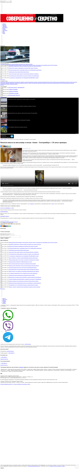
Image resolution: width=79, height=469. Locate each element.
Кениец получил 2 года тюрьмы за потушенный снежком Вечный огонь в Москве (24, 271)
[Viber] (7, 146)
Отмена (2, 238)
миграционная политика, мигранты (7, 84)
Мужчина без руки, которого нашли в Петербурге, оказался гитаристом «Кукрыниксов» (25, 277)
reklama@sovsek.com (4, 359)
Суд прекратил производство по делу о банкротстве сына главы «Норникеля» (23, 273)
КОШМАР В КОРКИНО (13, 91)
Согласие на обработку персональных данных (21, 384)
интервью (15, 84)
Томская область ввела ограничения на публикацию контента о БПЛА (22, 275)
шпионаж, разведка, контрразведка (36, 82)
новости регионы (14, 221)
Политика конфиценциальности (6, 384)
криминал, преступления (60, 83)
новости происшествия (7, 221)
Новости (4, 298)
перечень (21, 367)
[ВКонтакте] (1, 146)
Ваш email (2, 234)
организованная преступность (64, 82)
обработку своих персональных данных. (57, 466)
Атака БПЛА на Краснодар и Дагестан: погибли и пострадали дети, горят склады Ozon (16, 64)
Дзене (53, 203)
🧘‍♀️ (19, 223)
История (4, 303)
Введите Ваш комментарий (5, 237)
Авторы (4, 302)
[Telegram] (10, 146)
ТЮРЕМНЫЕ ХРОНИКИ (13, 93)
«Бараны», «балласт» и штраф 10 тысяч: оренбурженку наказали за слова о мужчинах (24, 286)
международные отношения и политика (43, 83)
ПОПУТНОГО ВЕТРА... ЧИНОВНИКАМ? (16, 87)
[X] (4, 146)
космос (1, 82)
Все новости (2, 79)
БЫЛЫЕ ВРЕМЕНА (4, 211)
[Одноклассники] (2, 146)
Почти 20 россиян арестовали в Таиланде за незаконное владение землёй (22, 263)
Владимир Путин (46, 82)
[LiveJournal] (5, 146)
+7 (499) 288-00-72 (3, 357)
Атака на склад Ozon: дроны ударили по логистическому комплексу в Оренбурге (23, 73)
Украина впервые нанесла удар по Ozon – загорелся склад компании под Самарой (24, 259)
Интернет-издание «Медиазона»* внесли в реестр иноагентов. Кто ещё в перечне (24, 265)
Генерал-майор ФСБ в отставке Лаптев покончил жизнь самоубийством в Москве (24, 269)
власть (57, 82)
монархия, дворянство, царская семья (23, 82)
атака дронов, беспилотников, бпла (9, 82)
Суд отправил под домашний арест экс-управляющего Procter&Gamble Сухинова (24, 77)
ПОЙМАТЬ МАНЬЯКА (13, 89)
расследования (53, 83)
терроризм (22, 83)
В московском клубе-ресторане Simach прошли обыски (19, 71)
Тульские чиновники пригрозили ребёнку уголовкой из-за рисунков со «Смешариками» (25, 279)
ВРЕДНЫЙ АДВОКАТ (4, 216)
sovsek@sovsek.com (10, 351)
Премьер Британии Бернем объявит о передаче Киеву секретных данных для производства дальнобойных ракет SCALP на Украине (33, 65)
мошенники (67, 83)
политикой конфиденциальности (34, 466)
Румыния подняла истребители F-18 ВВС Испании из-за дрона (20, 261)
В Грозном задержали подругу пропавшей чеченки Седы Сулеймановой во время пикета (25, 248)
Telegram (31, 203)
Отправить (6, 238)
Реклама (4, 300)
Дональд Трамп (53, 82)
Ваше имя (2, 233)
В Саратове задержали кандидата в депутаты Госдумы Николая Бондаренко (23, 267)
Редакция (4, 301)
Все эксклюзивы (3, 97)
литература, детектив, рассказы (30, 83)
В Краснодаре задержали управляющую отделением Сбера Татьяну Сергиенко (23, 68)
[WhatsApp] (9, 146)
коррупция (72, 83)
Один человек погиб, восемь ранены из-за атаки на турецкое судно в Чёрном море (24, 75)
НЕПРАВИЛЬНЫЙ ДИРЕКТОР (14, 95)
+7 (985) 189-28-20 (27, 344)
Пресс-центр (5, 299)
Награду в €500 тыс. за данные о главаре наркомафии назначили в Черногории (23, 257)
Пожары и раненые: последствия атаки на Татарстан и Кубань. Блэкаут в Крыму (23, 281)
